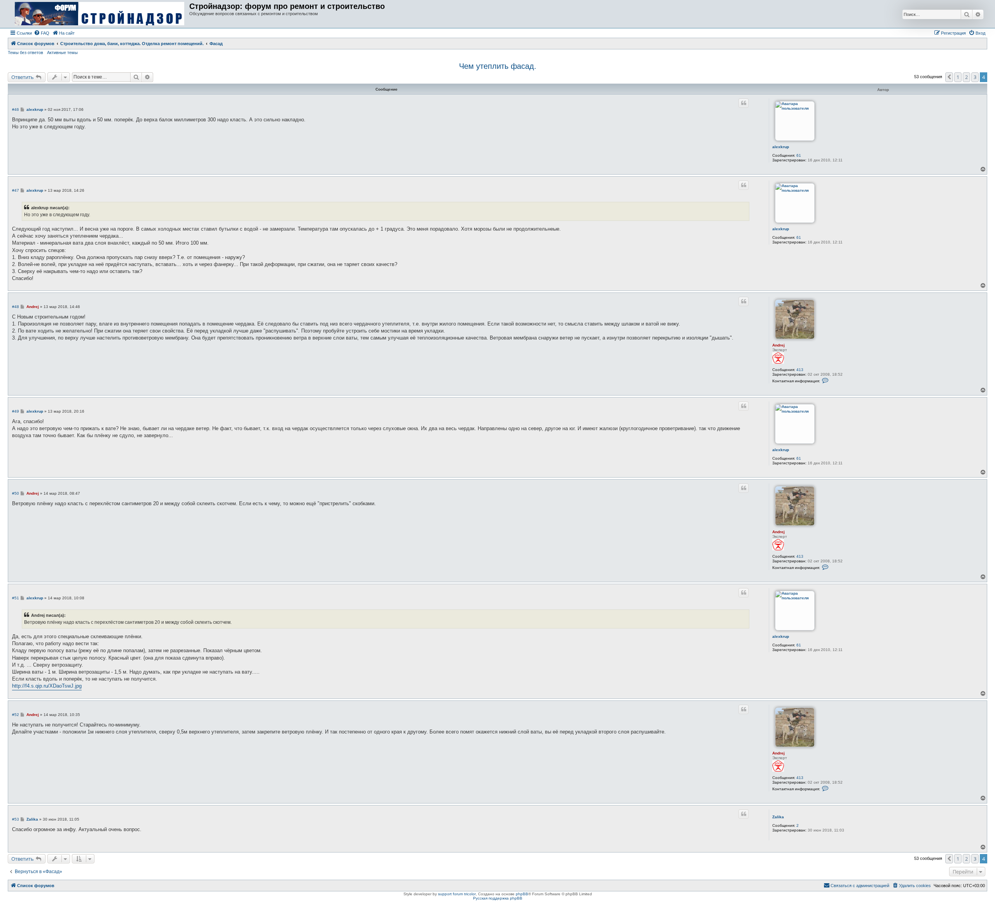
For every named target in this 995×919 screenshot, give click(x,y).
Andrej (778, 345)
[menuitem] (41, 33)
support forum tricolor (457, 894)
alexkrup (780, 147)
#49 (15, 411)
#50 (15, 493)
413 (799, 370)
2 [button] (966, 77)
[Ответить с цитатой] (743, 103)
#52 (15, 714)
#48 (15, 307)
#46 (15, 109)
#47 (15, 190)
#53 (15, 819)
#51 (15, 598)
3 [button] (975, 77)
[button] (949, 77)
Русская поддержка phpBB (497, 898)
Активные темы (62, 52)
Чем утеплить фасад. (497, 66)
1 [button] (958, 77)
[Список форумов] (99, 14)
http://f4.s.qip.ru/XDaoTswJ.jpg (47, 686)
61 (798, 155)
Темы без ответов (25, 52)
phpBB (522, 894)
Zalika (778, 817)
